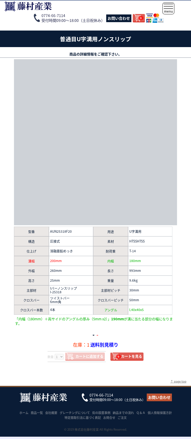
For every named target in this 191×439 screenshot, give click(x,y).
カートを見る (130, 356)
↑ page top (178, 381)
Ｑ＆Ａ (140, 412)
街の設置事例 (101, 412)
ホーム (23, 412)
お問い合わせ (119, 18)
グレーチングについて (75, 412)
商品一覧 (37, 412)
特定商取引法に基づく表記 (83, 417)
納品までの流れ (123, 412)
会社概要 (51, 412)
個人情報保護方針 (160, 412)
